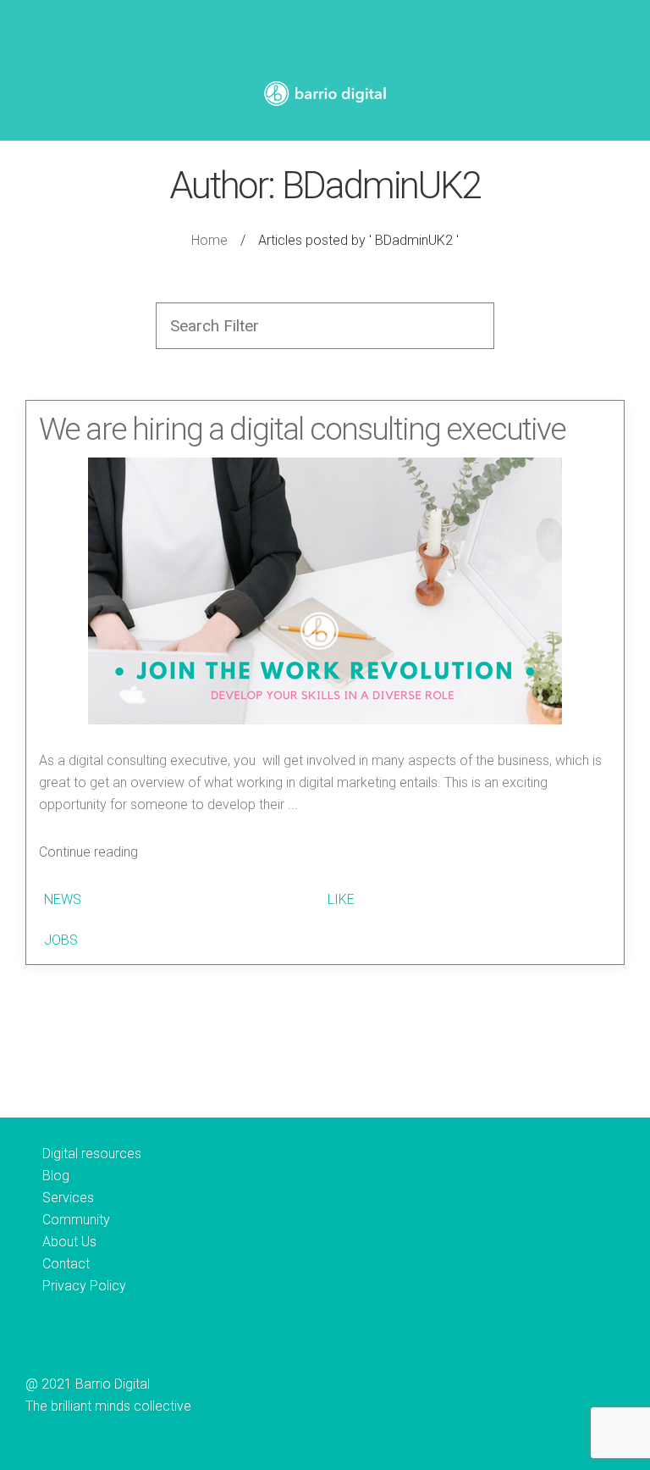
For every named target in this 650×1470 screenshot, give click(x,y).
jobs (61, 940)
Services (68, 1198)
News (62, 899)
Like (339, 899)
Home (209, 240)
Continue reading (88, 852)
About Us (69, 1242)
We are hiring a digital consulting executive (302, 429)
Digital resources (91, 1153)
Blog (55, 1176)
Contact (66, 1264)
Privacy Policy (84, 1286)
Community (76, 1220)
